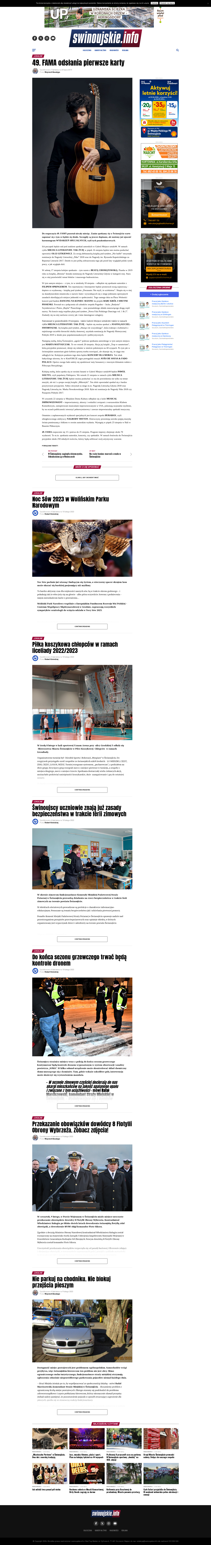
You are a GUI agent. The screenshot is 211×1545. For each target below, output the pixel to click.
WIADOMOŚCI (114, 50)
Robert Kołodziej (51, 514)
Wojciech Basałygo (52, 72)
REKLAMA (125, 50)
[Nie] (208, 3)
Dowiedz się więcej (167, 3)
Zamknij (154, 3)
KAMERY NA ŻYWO (100, 50)
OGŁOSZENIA (87, 50)
